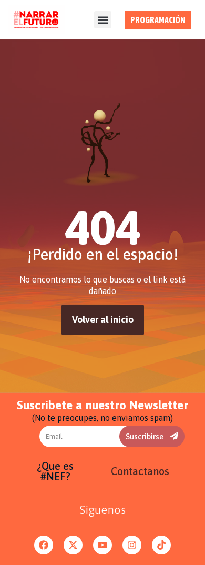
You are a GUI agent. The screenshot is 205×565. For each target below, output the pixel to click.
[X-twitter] (73, 545)
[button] (102, 19)
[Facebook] (43, 545)
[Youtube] (102, 545)
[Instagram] (131, 545)
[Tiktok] (161, 545)
